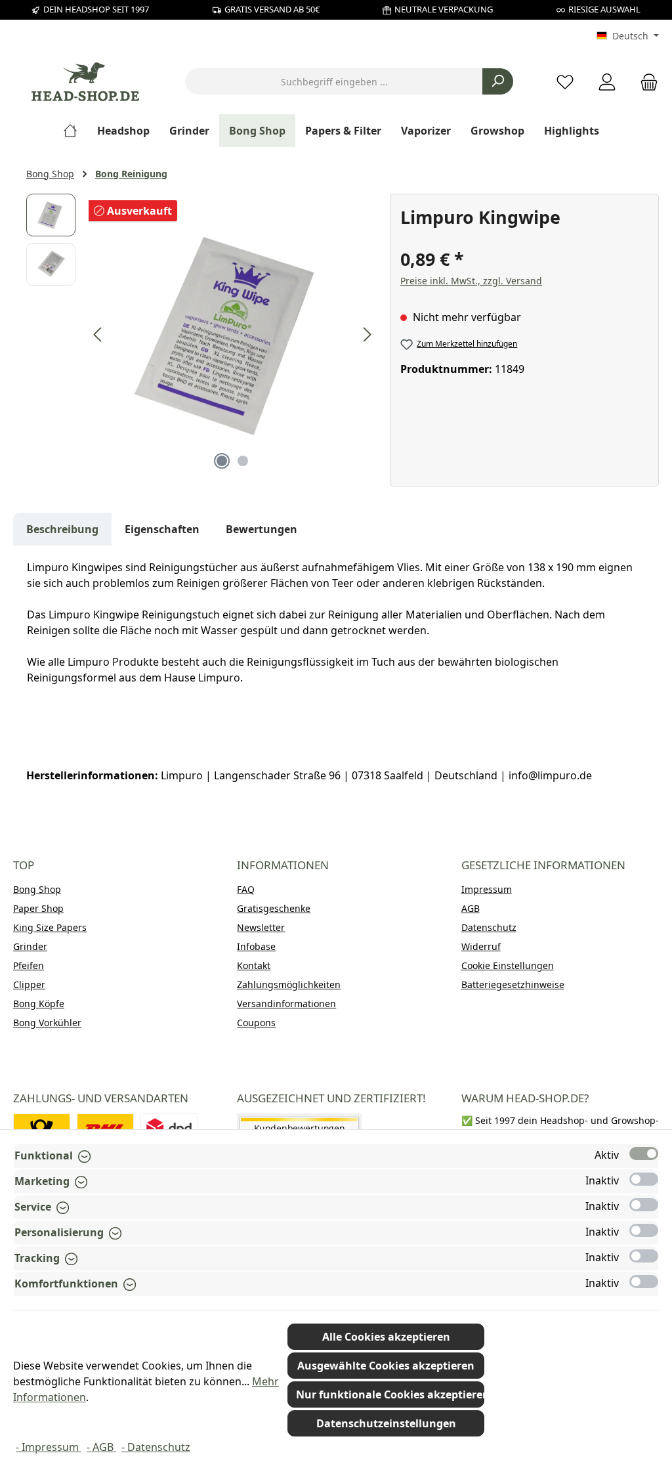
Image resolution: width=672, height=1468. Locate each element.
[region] (201, 335)
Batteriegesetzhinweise (512, 984)
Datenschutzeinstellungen (386, 1423)
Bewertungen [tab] (261, 529)
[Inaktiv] (643, 1179)
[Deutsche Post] (41, 1128)
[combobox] (334, 81)
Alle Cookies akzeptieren (386, 1336)
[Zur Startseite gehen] (85, 81)
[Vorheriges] (98, 334)
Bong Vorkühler (47, 1022)
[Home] (75, 130)
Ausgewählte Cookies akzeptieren (385, 1365)
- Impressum (48, 1447)
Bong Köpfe (38, 1003)
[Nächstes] (367, 334)
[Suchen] (497, 81)
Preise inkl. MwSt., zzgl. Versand (471, 280)
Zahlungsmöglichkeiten (289, 984)
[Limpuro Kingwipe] (232, 335)
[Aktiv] (643, 1153)
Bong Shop (37, 889)
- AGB (101, 1447)
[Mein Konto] (607, 81)
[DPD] (169, 1128)
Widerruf (481, 946)
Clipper (29, 984)
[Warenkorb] (645, 81)
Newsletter (261, 927)
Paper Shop (38, 908)
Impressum (486, 889)
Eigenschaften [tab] (162, 529)
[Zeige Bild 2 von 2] (243, 461)
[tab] (62, 529)
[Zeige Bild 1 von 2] (222, 461)
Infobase (256, 946)
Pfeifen (28, 965)
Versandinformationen (286, 1003)
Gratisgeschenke (273, 908)
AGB (470, 908)
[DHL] (105, 1128)
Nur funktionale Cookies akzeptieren (390, 1394)
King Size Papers (50, 927)
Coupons (256, 1022)
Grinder (30, 946)
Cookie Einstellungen (507, 965)
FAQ (246, 889)
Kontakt (253, 965)
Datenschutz (488, 927)
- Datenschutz (155, 1447)
